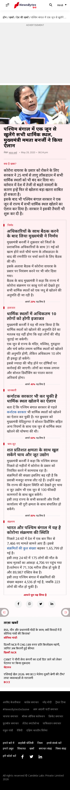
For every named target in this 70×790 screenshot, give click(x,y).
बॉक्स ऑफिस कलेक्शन (33, 716)
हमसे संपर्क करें (54, 743)
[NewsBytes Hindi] (25, 5)
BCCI (7, 682)
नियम (40, 743)
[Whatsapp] (29, 604)
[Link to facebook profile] (22, 756)
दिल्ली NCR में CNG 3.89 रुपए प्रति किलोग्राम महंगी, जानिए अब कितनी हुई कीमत (32, 646)
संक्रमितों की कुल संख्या (21, 548)
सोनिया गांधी (10, 637)
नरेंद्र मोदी (47, 702)
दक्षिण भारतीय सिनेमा (37, 730)
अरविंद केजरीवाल (12, 702)
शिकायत (21, 748)
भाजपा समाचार (10, 716)
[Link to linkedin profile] (40, 756)
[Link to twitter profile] (31, 756)
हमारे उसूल (8, 748)
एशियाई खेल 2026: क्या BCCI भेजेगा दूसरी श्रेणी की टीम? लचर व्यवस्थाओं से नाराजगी (34, 676)
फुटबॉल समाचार (11, 723)
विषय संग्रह (61, 748)
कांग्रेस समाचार (31, 702)
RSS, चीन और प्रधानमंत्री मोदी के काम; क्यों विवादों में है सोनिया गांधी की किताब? (33, 632)
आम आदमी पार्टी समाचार (45, 709)
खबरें (11, 17)
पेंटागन (7, 667)
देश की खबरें (22, 17)
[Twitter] (40, 604)
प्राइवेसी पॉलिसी (26, 743)
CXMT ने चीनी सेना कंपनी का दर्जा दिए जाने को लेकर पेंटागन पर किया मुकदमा (33, 661)
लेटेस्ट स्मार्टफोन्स (30, 723)
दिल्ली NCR (10, 652)
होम (5, 17)
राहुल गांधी (8, 730)
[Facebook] (18, 604)
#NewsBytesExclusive (16, 709)
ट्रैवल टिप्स (60, 702)
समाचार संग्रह (45, 748)
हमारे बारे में (8, 743)
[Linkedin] (52, 604)
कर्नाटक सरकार (16, 412)
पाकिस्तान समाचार (52, 723)
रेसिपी (20, 730)
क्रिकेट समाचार (56, 716)
